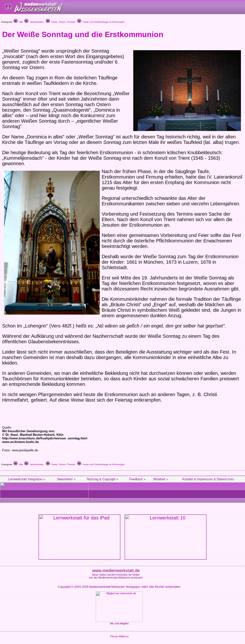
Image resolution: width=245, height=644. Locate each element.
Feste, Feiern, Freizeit (62, 22)
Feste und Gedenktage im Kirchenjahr (103, 22)
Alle (20, 22)
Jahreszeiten (36, 22)
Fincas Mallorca (119, 636)
